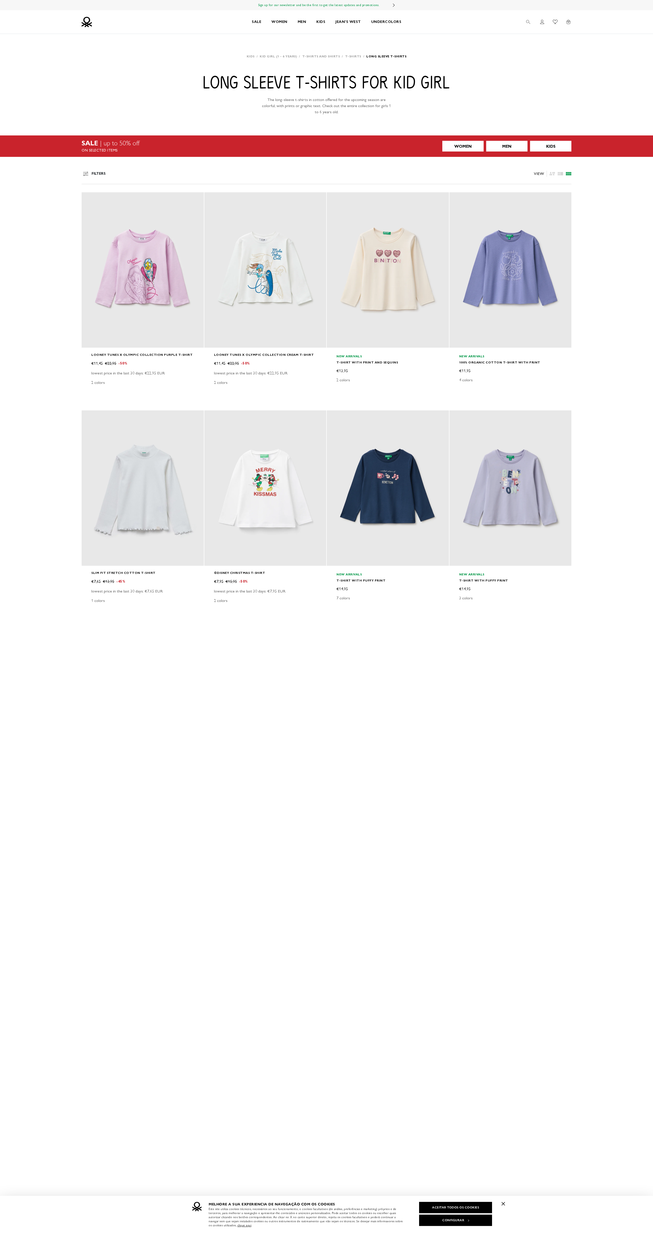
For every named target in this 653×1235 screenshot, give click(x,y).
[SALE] (326, 146)
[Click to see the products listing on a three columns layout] (568, 174)
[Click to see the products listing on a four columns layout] (560, 174)
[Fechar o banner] (503, 1203)
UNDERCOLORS (386, 22)
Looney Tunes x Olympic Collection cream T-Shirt (264, 355)
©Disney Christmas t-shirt (239, 573)
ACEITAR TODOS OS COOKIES (455, 1207)
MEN (302, 22)
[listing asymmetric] (552, 174)
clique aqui (244, 1225)
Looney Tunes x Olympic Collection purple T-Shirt (142, 355)
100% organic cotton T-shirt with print (499, 362)
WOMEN (279, 22)
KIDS (320, 22)
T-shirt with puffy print (360, 580)
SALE (256, 22)
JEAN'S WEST (348, 22)
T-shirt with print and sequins (367, 362)
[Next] (394, 5)
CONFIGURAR (453, 1220)
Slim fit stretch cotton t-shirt (123, 573)
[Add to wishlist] (90, 199)
